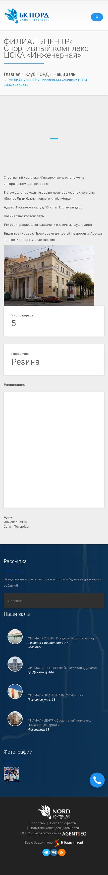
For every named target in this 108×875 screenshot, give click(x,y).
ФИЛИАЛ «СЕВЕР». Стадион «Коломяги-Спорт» (63, 638)
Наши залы (65, 74)
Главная (12, 74)
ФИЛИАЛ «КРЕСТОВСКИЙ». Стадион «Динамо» (63, 668)
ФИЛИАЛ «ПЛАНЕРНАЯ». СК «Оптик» (55, 695)
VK (54, 852)
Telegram (46, 852)
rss (62, 852)
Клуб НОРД (37, 74)
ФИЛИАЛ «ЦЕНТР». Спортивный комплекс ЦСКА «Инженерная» (59, 723)
